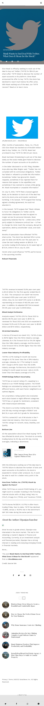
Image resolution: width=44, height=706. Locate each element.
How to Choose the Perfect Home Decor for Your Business (25, 615)
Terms (11, 679)
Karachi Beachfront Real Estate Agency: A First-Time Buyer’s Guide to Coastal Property (26, 655)
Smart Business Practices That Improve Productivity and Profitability (25, 645)
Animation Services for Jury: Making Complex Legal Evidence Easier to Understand (24, 635)
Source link (12, 563)
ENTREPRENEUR (8, 50)
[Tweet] (6, 61)
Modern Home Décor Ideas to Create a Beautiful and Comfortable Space (25, 605)
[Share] (13, 575)
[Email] (18, 61)
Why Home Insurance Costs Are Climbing (26, 625)
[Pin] (12, 61)
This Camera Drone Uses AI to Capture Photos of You (25, 455)
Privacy (4, 679)
